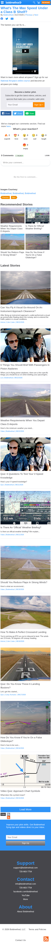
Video (2, 431)
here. (8, 126)
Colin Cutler (10, 322)
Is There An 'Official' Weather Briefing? (35, 227)
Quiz (2, 485)
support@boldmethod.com (25, 867)
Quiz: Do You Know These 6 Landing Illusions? (20, 686)
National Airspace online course (15, 80)
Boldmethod (8, 15)
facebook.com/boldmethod (25, 891)
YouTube (25, 895)
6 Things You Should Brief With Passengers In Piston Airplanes (25, 367)
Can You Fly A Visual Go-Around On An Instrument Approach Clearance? (21, 309)
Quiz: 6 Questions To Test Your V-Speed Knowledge (21, 476)
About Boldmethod (25, 911)
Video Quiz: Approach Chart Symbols (20, 791)
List (1, 378)
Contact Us (20, 940)
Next (36, 15)
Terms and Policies (37, 929)
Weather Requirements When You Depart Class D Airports (11, 228)
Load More (25, 809)
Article (2, 322)
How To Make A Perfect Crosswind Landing (23, 632)
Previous (29, 15)
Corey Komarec (10, 695)
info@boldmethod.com (25, 884)
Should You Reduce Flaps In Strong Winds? (12, 253)
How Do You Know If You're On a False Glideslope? (35, 255)
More (25, 899)
